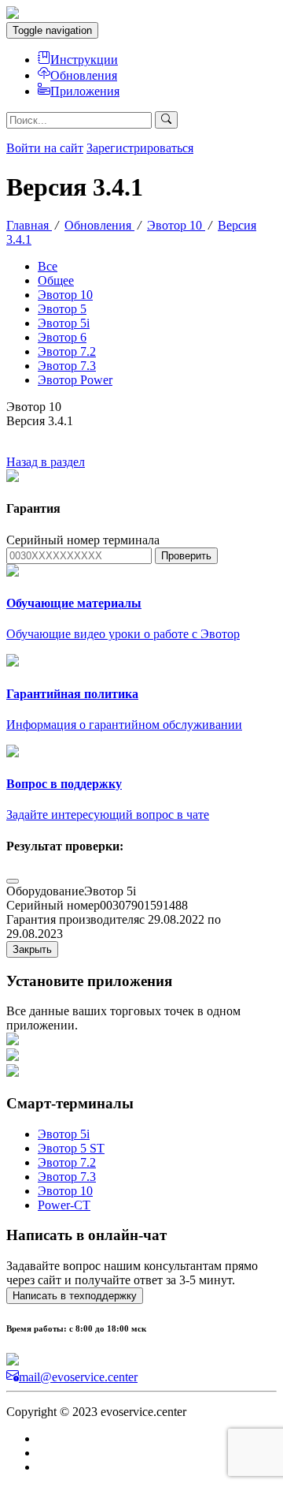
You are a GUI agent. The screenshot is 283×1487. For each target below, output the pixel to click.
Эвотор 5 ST (71, 1148)
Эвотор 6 (62, 337)
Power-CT (64, 1205)
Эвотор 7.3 (67, 365)
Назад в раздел (45, 462)
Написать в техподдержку (75, 1296)
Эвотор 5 (62, 309)
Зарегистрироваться (139, 148)
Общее (56, 280)
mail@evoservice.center (78, 1377)
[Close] (12, 881)
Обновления (83, 75)
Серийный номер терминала (83, 540)
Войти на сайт (44, 148)
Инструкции (84, 59)
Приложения (84, 91)
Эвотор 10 (65, 294)
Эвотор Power (75, 380)
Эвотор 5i (64, 323)
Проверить (186, 556)
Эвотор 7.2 (67, 351)
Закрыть (32, 949)
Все (47, 266)
